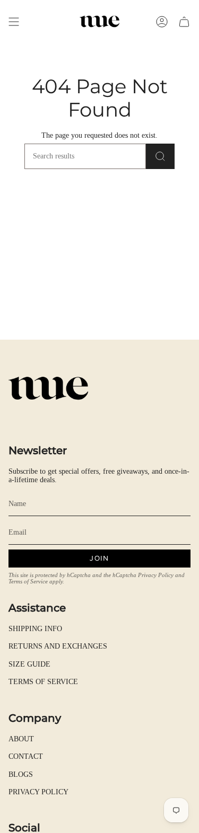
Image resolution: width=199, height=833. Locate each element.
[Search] (160, 156)
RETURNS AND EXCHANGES (57, 646)
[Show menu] (13, 21)
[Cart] (184, 21)
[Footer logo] (48, 388)
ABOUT (21, 739)
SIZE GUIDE (29, 664)
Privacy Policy (156, 575)
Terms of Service (28, 581)
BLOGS (20, 774)
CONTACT (25, 756)
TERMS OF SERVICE (43, 682)
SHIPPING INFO (35, 629)
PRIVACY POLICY (38, 792)
